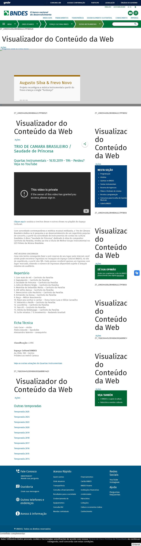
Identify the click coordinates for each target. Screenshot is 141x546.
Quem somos (58, 477)
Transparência (78, 18)
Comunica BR (55, 3)
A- (131, 7)
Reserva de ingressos (108, 188)
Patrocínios (85, 499)
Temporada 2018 (21, 438)
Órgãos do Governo (129, 3)
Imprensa (134, 18)
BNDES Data (47, 18)
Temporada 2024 (22, 417)
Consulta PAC (58, 507)
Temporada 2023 (21, 422)
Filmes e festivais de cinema (110, 191)
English (108, 7)
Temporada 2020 (21, 427)
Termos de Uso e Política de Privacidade (108, 539)
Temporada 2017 (21, 443)
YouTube (114, 479)
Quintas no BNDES (107, 181)
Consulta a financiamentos (63, 490)
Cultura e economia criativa (91, 507)
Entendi (136, 544)
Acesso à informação (76, 3)
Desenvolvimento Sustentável (99, 18)
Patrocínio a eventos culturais (111, 402)
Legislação (110, 3)
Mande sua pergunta (30, 478)
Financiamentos (61, 18)
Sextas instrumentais (108, 184)
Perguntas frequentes (115, 493)
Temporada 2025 (21, 411)
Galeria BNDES (105, 204)
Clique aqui (19, 221)
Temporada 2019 (21, 432)
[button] (3, 47)
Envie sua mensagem (30, 491)
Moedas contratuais (61, 511)
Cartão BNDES (86, 481)
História (103, 177)
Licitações (85, 503)
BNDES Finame (86, 486)
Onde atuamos (59, 481)
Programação (105, 174)
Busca (109, 24)
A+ (129, 7)
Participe (95, 3)
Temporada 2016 (21, 448)
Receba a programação (109, 195)
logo (27, 13)
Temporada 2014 (22, 459)
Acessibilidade (119, 7)
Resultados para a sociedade (64, 494)
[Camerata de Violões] (24, 100)
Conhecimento (122, 18)
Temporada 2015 (21, 453)
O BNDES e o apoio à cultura (110, 399)
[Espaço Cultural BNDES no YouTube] (26, 100)
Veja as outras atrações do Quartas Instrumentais (38, 363)
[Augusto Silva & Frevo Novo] (21, 100)
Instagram (115, 482)
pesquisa (120, 275)
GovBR (7, 3)
